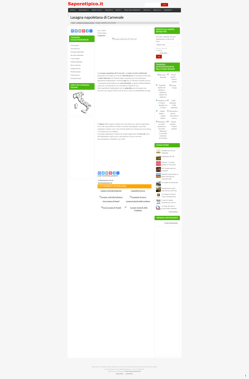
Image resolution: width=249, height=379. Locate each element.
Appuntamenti (82, 11)
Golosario (72, 15)
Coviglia (174, 88)
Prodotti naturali (75, 72)
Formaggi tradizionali (77, 52)
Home (73, 23)
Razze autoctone (76, 65)
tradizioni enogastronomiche (85, 23)
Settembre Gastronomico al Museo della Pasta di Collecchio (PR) (170, 176)
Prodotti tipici (95, 11)
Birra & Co (155, 11)
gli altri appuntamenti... (171, 223)
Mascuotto (163, 77)
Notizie (71, 11)
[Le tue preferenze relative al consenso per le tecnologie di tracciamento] (245, 375)
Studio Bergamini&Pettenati (133, 371)
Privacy (160, 50)
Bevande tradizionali (77, 55)
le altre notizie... (173, 211)
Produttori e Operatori (130, 11)
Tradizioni (107, 11)
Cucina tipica (75, 45)
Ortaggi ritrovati (75, 68)
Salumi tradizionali (76, 62)
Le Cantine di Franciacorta (170, 182)
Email (158, 41)
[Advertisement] (82, 148)
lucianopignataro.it (105, 183)
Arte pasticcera (75, 48)
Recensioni (166, 11)
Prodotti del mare (76, 78)
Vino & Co (145, 11)
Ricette (117, 11)
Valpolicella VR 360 (168, 156)
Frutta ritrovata (75, 75)
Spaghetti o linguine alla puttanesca (163, 94)
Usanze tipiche (75, 58)
